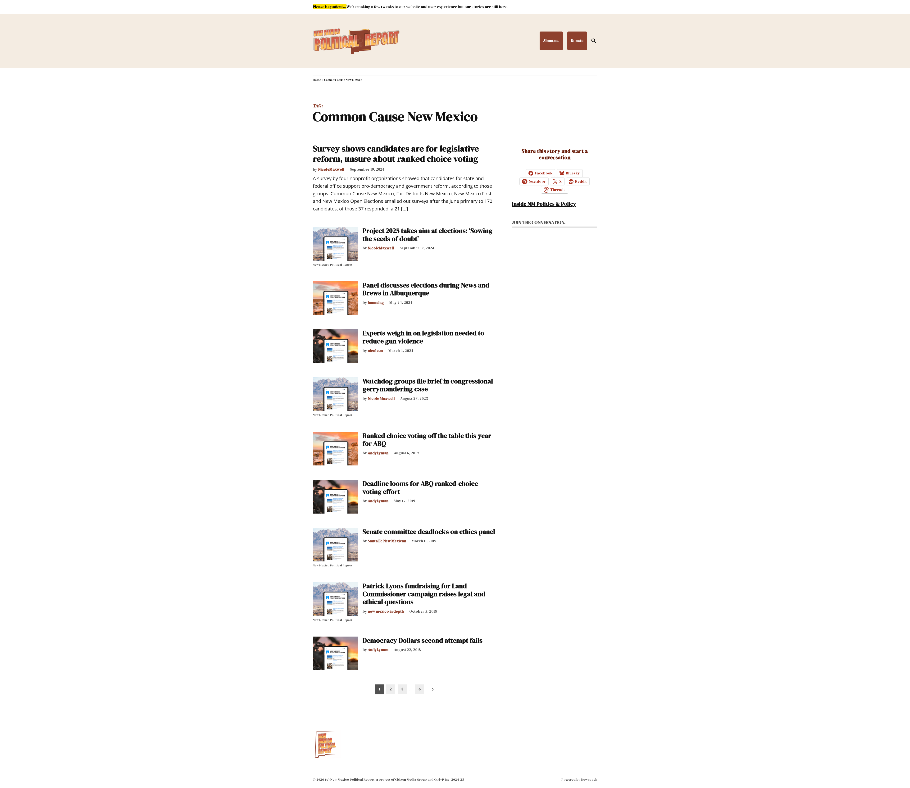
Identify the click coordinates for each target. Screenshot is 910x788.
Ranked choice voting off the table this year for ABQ (427, 439)
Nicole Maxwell (381, 398)
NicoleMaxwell (331, 169)
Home (317, 80)
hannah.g (376, 302)
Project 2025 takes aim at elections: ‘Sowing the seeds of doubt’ (427, 234)
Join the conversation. (538, 222)
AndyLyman (378, 452)
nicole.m (375, 350)
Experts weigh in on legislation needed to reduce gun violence (423, 337)
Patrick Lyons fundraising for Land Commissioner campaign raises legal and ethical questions (424, 593)
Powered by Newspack (579, 779)
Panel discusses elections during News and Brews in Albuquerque (426, 289)
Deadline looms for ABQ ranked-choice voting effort (420, 487)
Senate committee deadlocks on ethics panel (429, 531)
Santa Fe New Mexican (387, 540)
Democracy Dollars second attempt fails (422, 640)
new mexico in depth (386, 611)
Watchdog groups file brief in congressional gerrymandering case (428, 385)
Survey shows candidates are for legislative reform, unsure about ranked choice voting (396, 153)
